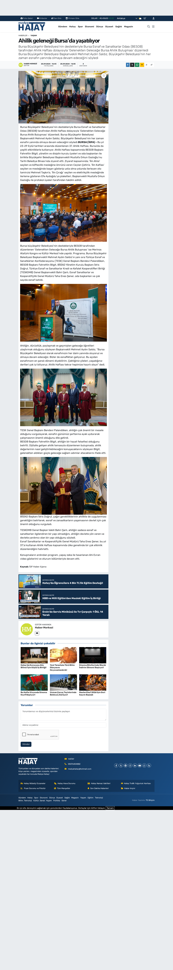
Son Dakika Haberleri (99, 788)
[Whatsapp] (144, 765)
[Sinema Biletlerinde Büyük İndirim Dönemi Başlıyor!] (92, 655)
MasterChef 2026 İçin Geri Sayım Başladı (92, 693)
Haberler (22, 35)
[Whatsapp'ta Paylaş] (137, 65)
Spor (80, 26)
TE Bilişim (150, 800)
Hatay (72, 26)
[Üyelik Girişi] (152, 18)
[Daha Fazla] (142, 65)
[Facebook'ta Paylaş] (128, 65)
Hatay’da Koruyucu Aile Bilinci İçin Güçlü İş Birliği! (33, 666)
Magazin (128, 26)
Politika (56, 800)
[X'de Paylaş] (132, 65)
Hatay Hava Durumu (66, 783)
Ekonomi (89, 26)
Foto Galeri (28, 18)
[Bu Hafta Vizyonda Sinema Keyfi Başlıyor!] (34, 682)
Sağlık (118, 26)
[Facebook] (116, 765)
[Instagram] (130, 765)
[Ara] (148, 26)
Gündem (62, 26)
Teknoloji (99, 798)
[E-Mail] (37, 633)
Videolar (43, 18)
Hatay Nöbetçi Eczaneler (34, 783)
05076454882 (74, 764)
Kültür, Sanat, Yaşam (42, 800)
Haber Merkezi (44, 627)
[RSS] (149, 765)
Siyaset (109, 26)
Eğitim (90, 798)
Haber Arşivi (129, 788)
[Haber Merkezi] (27, 629)
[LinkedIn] (135, 765)
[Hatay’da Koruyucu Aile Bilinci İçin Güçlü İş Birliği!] (34, 655)
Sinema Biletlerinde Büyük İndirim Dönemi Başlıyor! (92, 666)
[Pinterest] (125, 765)
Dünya (99, 26)
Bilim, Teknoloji (25, 800)
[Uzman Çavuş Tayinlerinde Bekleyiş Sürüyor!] (63, 682)
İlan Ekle (57, 18)
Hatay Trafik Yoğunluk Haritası (137, 783)
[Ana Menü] (153, 26)
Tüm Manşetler (63, 788)
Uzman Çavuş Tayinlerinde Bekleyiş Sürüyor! (63, 693)
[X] (121, 765)
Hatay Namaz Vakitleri (100, 783)
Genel (64, 800)
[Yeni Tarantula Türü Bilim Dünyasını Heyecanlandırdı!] (63, 655)
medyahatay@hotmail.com (79, 769)
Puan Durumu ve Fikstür (35, 788)
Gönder (26, 744)
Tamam (110, 808)
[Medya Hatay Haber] (31, 26)
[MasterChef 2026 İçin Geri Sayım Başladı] (92, 682)
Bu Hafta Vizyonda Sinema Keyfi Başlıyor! (34, 693)
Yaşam (34, 35)
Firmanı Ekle (73, 18)
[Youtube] (140, 765)
